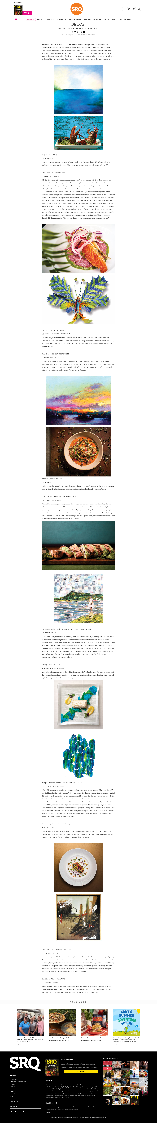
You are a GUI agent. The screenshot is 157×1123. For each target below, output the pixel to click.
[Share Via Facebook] (72, 32)
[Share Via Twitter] (75, 32)
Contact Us (13, 1086)
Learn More (49, 1112)
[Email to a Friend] (84, 32)
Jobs (11, 1096)
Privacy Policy (14, 1101)
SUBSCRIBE (80, 1071)
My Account (13, 1079)
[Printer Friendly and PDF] (81, 32)
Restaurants (91, 35)
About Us (12, 1084)
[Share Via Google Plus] (78, 32)
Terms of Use (13, 1099)
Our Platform (13, 1091)
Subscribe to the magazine (18, 1081)
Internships (13, 1094)
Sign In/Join (18, 2)
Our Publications (14, 1089)
